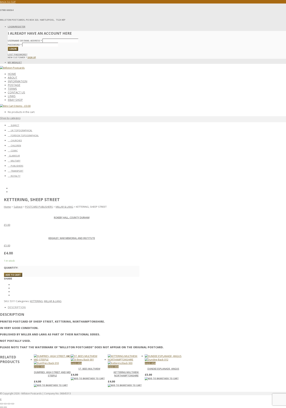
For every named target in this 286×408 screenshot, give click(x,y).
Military (15, 160)
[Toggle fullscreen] (5, 403)
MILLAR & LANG (64, 206)
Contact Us (16, 92)
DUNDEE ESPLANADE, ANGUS (163, 368)
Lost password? (17, 54)
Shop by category (10, 118)
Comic (14, 150)
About (12, 77)
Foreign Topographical (25, 135)
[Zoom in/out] (1, 403)
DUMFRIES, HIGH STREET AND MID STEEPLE (52, 374)
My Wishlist (15, 62)
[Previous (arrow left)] (1, 407)
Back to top (8, 2)
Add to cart (13, 274)
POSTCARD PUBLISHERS (39, 206)
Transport (17, 170)
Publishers (17, 165)
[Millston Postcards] (12, 67)
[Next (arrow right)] (5, 407)
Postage (14, 85)
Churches (16, 140)
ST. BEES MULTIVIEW (89, 368)
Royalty (15, 175)
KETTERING (36, 301)
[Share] (9, 403)
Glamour (14, 155)
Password (15, 44)
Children (16, 145)
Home (12, 74)
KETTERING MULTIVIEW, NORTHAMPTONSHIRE (126, 374)
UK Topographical (21, 130)
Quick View (39, 366)
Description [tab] (17, 307)
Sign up (31, 57)
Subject (15, 125)
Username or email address (25, 40)
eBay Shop (15, 100)
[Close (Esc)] (12, 403)
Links (12, 96)
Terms (12, 89)
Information (17, 81)
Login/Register (16, 26)
